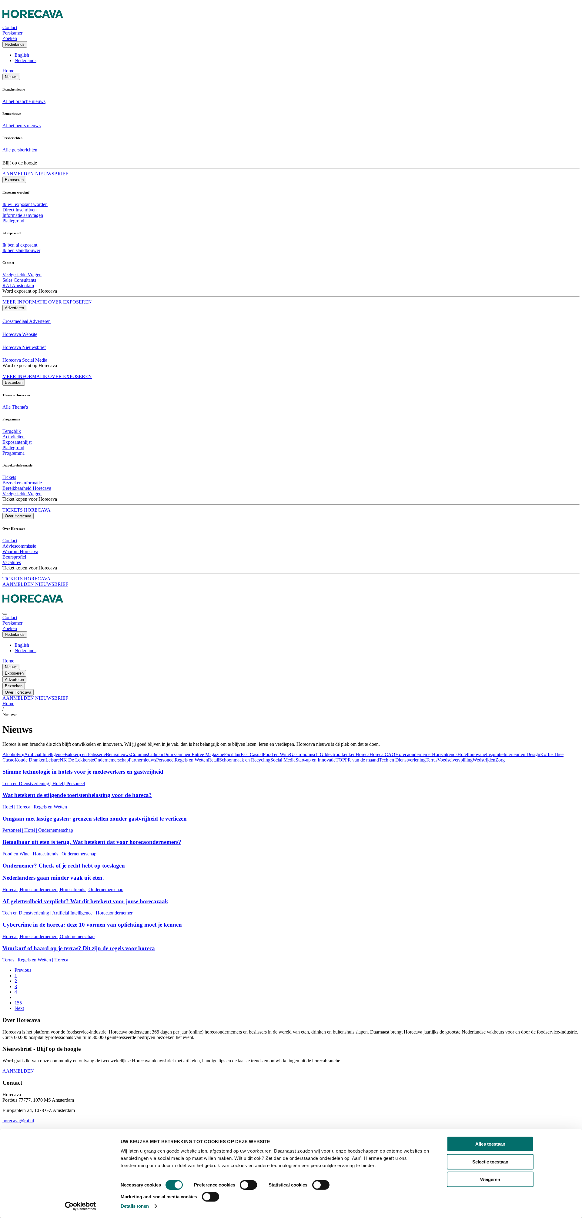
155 (18, 1002)
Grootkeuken (343, 754)
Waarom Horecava (20, 551)
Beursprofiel (14, 556)
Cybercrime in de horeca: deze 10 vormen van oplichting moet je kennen (92, 924)
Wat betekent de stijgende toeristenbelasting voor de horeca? (77, 795)
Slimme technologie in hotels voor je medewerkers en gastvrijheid (82, 771)
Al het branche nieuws (23, 101)
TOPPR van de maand (357, 759)
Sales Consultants (19, 280)
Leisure (52, 759)
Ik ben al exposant (19, 244)
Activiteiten (13, 436)
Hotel (462, 754)
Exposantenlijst (17, 442)
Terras (431, 759)
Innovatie (477, 754)
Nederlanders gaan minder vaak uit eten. (53, 878)
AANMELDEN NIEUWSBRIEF (35, 173)
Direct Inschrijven (19, 209)
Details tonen (135, 1206)
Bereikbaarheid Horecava (26, 488)
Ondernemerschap (111, 759)
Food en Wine (276, 754)
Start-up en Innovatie (316, 759)
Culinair (155, 754)
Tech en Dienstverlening (402, 759)
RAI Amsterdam (18, 285)
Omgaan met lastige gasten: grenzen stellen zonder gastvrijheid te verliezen (94, 818)
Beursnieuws (118, 754)
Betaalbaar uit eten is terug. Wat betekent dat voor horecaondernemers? (91, 842)
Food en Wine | (17, 853)
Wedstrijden (484, 759)
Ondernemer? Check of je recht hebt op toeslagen (63, 865)
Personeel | (13, 830)
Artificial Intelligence (44, 754)
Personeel (165, 759)
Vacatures (11, 562)
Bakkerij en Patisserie (85, 754)
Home (8, 70)
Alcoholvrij (13, 754)
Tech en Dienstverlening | (27, 783)
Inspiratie (494, 754)
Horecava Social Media (24, 360)
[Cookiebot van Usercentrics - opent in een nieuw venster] (80, 1206)
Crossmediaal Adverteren (26, 321)
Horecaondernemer (413, 754)
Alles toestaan (490, 1144)
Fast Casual (252, 754)
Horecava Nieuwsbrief (24, 347)
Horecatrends (444, 754)
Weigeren (490, 1179)
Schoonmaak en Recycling (244, 759)
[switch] (248, 1185)
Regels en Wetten (191, 759)
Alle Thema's (15, 407)
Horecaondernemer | (40, 889)
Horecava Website (19, 334)
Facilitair (232, 754)
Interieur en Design (521, 754)
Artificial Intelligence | (74, 912)
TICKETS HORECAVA (26, 510)
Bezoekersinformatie (22, 482)
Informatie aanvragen (22, 215)
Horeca (363, 754)
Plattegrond (13, 220)
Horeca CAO (382, 754)
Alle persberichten (19, 149)
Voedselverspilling (455, 759)
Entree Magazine (208, 754)
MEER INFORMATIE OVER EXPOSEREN (47, 301)
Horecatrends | (47, 853)
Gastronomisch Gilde (310, 754)
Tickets (9, 477)
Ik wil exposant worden (25, 204)
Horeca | (25, 806)
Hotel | (59, 783)
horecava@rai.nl (18, 1120)
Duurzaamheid (177, 754)
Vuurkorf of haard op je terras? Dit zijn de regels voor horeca (78, 948)
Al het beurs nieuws (21, 125)
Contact (9, 540)
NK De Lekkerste (77, 759)
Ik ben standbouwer (21, 250)
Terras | (10, 959)
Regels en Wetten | (36, 959)
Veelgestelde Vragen (22, 274)
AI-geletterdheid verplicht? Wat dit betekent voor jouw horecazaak (85, 901)
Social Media (283, 759)
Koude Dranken (30, 759)
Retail (213, 759)
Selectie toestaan (490, 1161)
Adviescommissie (19, 546)
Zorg (500, 759)
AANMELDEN (18, 1071)
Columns (139, 754)
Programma (13, 453)
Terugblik (11, 431)
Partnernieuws (142, 759)
